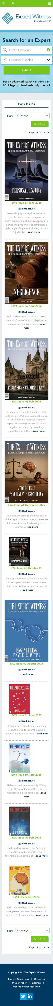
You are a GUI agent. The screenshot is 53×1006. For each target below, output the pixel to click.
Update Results (39, 124)
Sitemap (36, 982)
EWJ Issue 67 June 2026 (26, 203)
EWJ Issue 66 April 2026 (26, 306)
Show (10, 116)
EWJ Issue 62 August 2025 (26, 664)
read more (34, 232)
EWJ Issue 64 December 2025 (26, 505)
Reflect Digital (32, 986)
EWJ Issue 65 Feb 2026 (26, 401)
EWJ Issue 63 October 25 (26, 568)
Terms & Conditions (18, 979)
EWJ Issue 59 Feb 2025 (26, 838)
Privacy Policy (19, 982)
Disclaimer (39, 979)
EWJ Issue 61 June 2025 (26, 715)
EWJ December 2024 (26, 897)
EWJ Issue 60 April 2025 (26, 775)
